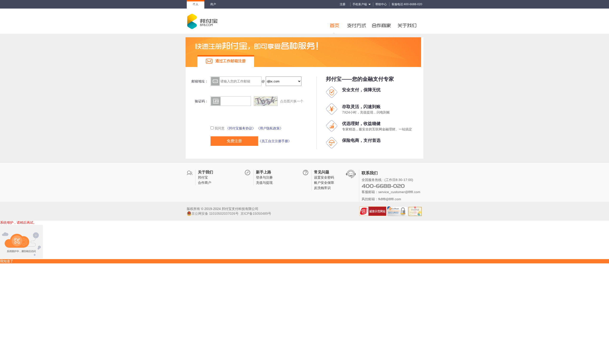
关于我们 (409, 21)
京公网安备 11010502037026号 (215, 213)
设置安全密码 (324, 177)
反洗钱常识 (322, 188)
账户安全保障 (324, 183)
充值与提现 (264, 183)
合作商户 (204, 183)
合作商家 (383, 21)
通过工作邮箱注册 (230, 61)
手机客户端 (360, 4)
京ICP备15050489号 (256, 213)
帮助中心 (381, 4)
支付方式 (357, 21)
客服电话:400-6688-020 (407, 4)
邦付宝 (203, 177)
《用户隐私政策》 (269, 128)
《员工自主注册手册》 (274, 141)
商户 (213, 4)
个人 (195, 4)
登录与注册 (264, 177)
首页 (335, 21)
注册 (342, 4)
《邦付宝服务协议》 (240, 128)
